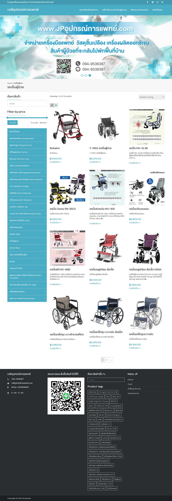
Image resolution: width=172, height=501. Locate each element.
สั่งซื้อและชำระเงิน (134, 388)
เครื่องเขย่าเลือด (94, 479)
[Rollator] (67, 127)
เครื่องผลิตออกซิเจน (95, 456)
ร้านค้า (130, 384)
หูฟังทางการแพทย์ (94, 438)
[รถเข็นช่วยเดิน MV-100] (107, 187)
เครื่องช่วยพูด (105, 442)
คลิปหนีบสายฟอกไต (95, 410)
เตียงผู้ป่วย (117, 479)
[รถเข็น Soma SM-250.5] (67, 187)
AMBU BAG (92, 392)
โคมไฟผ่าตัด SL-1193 (105, 484)
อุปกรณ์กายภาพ (94, 442)
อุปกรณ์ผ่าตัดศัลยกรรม (88, 9)
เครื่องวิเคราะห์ (93, 470)
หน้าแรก (131, 379)
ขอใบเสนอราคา (133, 393)
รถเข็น (99, 419)
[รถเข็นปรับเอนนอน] (146, 187)
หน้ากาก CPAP (112, 429)
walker (91, 406)
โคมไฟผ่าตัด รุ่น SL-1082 (97, 488)
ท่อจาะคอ (92, 419)
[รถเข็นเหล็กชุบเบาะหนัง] (146, 312)
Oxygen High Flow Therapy (98, 401)
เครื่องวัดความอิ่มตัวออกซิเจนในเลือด (101, 465)
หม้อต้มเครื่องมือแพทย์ (108, 433)
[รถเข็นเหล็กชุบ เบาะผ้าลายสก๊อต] (67, 313)
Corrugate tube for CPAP (108, 392)
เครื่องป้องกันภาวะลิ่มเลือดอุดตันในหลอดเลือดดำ (104, 452)
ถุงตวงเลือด (92, 415)
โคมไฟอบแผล (112, 488)
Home (9, 83)
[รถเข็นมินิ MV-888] (67, 248)
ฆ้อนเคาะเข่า (108, 410)
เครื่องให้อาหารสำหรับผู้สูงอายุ (114, 9)
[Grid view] (52, 105)
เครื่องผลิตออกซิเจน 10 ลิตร (113, 456)
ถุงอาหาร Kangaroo (113, 415)
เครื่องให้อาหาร (107, 479)
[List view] (56, 105)
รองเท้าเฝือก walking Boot (113, 419)
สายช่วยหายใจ (93, 424)
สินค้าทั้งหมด (157, 9)
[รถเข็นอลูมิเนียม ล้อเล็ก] (107, 248)
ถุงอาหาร (102, 415)
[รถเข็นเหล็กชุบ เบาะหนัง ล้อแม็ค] (107, 311)
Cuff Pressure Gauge (96, 397)
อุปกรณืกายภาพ (115, 438)
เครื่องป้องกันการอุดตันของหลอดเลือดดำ (102, 447)
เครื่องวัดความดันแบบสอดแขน (99, 461)
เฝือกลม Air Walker (139, 9)
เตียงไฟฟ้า (92, 484)
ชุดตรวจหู (118, 410)
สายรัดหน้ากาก (105, 424)
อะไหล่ (105, 438)
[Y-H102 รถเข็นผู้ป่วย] (107, 127)
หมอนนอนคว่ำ (93, 433)
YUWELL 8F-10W (102, 406)
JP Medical (26, 498)
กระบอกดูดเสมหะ (115, 406)
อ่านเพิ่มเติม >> (55, 162)
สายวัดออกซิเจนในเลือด (96, 429)
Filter (12, 122)
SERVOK (113, 401)
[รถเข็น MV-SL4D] (146, 127)
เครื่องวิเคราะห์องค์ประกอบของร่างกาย (101, 474)
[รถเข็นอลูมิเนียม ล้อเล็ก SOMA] (146, 248)
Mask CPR (115, 397)
